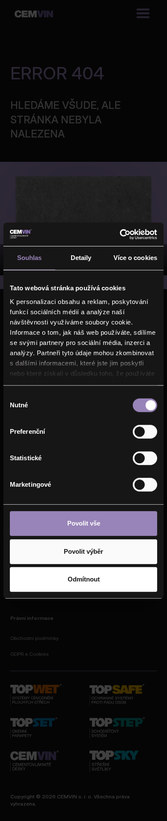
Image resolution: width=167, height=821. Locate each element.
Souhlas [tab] (29, 257)
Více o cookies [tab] (135, 257)
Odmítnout (84, 579)
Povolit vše (83, 523)
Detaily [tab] (81, 257)
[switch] (145, 431)
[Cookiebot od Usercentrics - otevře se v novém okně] (120, 234)
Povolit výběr (83, 551)
